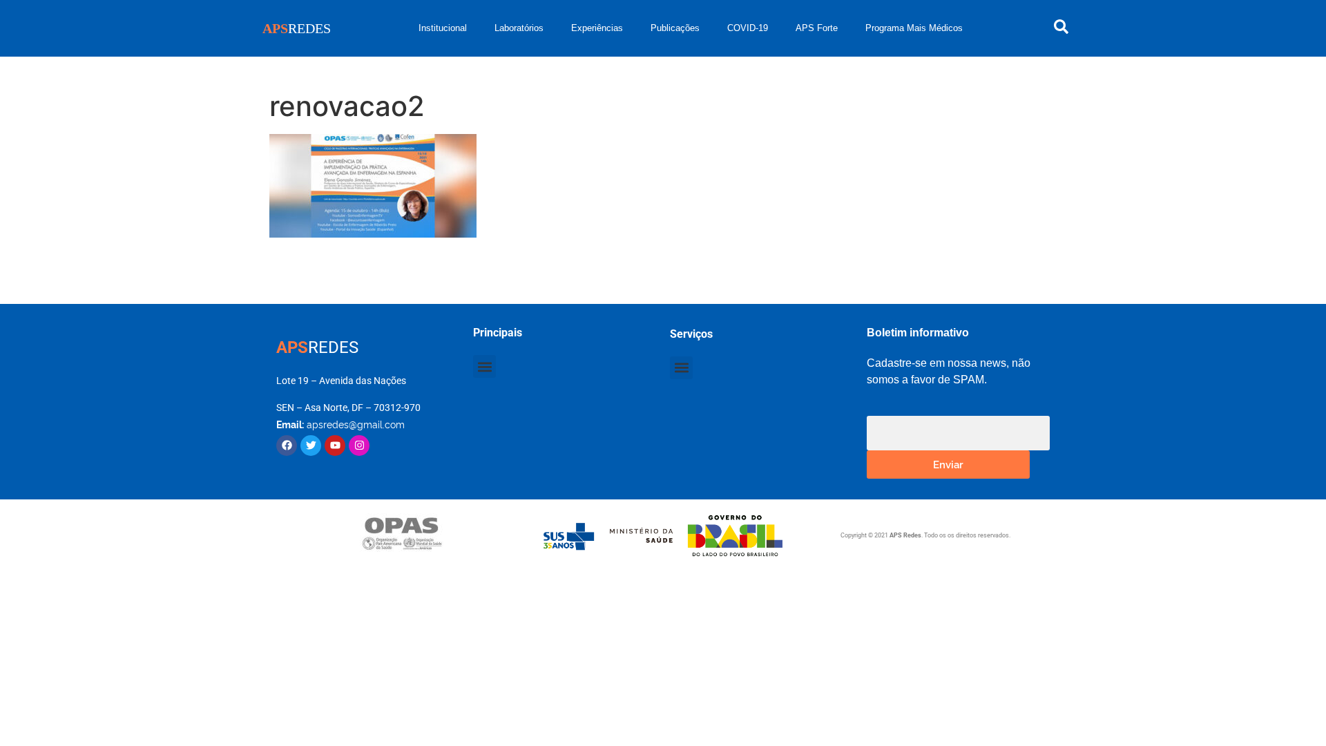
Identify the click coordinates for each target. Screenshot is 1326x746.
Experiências (597, 28)
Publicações (675, 28)
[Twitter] (310, 445)
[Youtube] (335, 445)
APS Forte (817, 28)
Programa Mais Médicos (914, 28)
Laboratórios (519, 28)
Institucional (443, 28)
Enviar (948, 464)
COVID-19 (747, 28)
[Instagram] (359, 445)
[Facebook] (286, 445)
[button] (484, 366)
